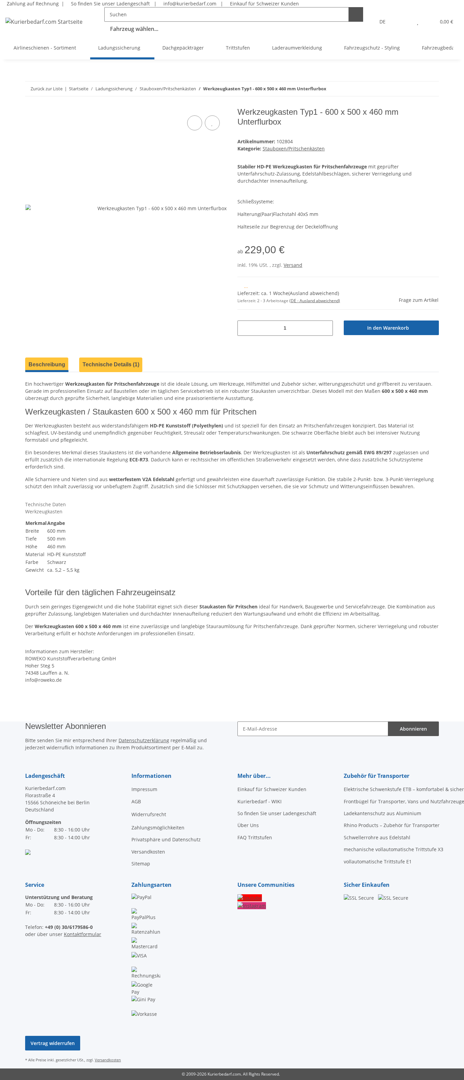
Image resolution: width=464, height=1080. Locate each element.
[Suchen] (356, 14)
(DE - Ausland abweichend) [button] (314, 301)
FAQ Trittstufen (254, 837)
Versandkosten (148, 851)
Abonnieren (413, 729)
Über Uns (248, 825)
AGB (136, 801)
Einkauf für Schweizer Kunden (263, 3)
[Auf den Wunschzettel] (212, 122)
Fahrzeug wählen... (134, 29)
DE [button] (382, 21)
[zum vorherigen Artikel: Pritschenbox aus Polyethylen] (431, 88)
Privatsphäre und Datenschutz (166, 839)
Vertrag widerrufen (53, 1043)
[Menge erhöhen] (325, 328)
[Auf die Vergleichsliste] (194, 122)
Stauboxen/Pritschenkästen (294, 148)
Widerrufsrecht (148, 814)
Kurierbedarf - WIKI (259, 801)
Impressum (144, 789)
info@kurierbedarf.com (189, 3)
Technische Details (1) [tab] (111, 364)
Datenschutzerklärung (144, 740)
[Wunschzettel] (417, 21)
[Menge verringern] (245, 328)
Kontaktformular (82, 934)
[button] (404, 21)
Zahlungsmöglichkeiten (157, 827)
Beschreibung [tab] (47, 364)
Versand (293, 265)
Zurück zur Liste (47, 89)
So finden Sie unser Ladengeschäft (109, 3)
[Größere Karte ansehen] (28, 851)
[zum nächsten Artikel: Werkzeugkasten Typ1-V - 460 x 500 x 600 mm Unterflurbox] (417, 88)
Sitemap (140, 863)
